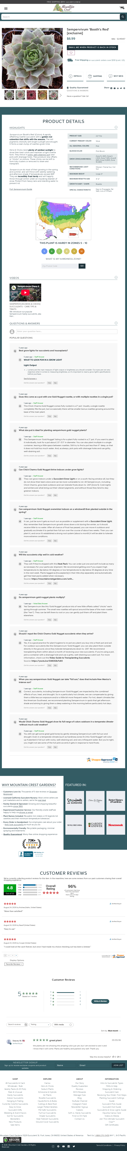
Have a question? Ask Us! (78, 96)
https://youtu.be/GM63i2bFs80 (47, 661)
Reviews (79, 1089)
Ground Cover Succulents (47, 1122)
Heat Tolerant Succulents (47, 1119)
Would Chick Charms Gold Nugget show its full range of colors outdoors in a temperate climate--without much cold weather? (66, 723)
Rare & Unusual (15, 1092)
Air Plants (47, 1095)
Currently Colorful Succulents (15, 1104)
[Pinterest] (124, 88)
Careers (79, 1110)
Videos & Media (112, 1116)
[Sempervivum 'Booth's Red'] (32, 58)
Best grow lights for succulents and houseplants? (43, 351)
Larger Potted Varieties (47, 1107)
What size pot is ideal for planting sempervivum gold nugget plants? (53, 430)
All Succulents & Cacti (15, 1083)
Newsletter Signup (79, 1107)
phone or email (26, 812)
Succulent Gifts (15, 1110)
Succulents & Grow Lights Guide (111, 1110)
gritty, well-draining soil (39, 155)
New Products (15, 1122)
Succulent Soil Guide (112, 1107)
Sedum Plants (47, 1089)
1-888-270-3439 (102, 1135)
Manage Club (80, 1095)
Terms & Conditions (104, 1145)
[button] (49, 382)
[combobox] (40, 1025)
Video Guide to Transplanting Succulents (69, 658)
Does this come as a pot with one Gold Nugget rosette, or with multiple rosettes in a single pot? (66, 397)
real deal (42, 800)
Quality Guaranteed (12, 834)
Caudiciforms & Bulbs (47, 1101)
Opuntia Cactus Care (112, 1113)
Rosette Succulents (47, 1098)
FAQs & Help (111, 1086)
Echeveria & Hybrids (47, 1092)
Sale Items (15, 1125)
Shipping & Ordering (111, 1089)
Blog (80, 1098)
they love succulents (14, 825)
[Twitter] (121, 88)
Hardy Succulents (15, 1095)
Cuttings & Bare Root (47, 1104)
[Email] (114, 88)
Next (61, 95)
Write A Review (100, 1001)
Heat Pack (63, 564)
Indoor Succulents (15, 1098)
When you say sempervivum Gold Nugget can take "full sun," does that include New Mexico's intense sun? (65, 680)
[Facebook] (111, 88)
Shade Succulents (47, 1116)
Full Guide (21, 189)
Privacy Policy (119, 1145)
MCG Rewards (79, 1092)
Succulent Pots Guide (111, 1104)
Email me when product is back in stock (92, 47)
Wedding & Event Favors (15, 1113)
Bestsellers (15, 1119)
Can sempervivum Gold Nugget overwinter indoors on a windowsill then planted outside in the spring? (65, 510)
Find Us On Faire (79, 1116)
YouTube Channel (79, 1101)
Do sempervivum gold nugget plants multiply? (42, 597)
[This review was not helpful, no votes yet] (118, 1056)
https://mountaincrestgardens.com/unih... (53, 579)
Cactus (47, 1083)
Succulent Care (112, 1092)
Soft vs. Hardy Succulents (79, 1113)
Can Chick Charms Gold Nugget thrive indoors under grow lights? (51, 470)
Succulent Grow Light (64, 479)
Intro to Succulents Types (111, 1083)
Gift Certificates (112, 1125)
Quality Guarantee (80, 1086)
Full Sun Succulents (47, 1113)
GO (82, 266)
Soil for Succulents (15, 1116)
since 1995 (18, 806)
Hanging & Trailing (15, 1101)
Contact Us (79, 1119)
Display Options (17, 960)
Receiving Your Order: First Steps (112, 1095)
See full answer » (30, 379)
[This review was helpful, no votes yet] (113, 1056)
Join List (118, 1065)
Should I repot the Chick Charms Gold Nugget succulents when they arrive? (56, 634)
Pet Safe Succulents (47, 1110)
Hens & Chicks (47, 1086)
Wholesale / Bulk (15, 1086)
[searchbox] (15, 1025)
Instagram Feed (79, 1104)
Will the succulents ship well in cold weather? (41, 555)
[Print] (118, 88)
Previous (2, 95)
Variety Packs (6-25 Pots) (15, 1089)
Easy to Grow (15, 1107)
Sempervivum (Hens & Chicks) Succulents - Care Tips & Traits (25, 306)
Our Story (79, 1083)
